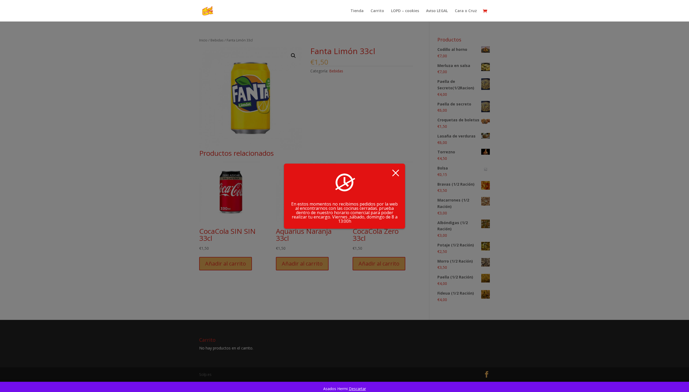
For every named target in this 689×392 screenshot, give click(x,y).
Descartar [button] (357, 388)
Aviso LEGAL (437, 11)
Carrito (377, 11)
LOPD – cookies (405, 11)
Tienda (357, 11)
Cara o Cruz (466, 11)
